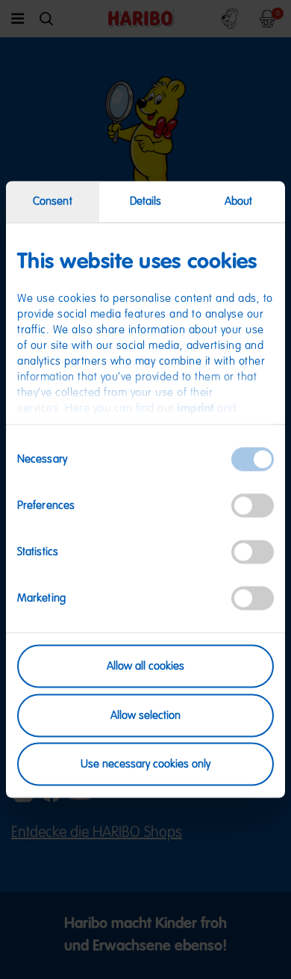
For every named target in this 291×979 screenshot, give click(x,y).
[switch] (252, 506)
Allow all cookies (145, 666)
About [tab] (239, 201)
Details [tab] (146, 201)
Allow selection (145, 714)
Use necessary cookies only (145, 764)
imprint (196, 408)
